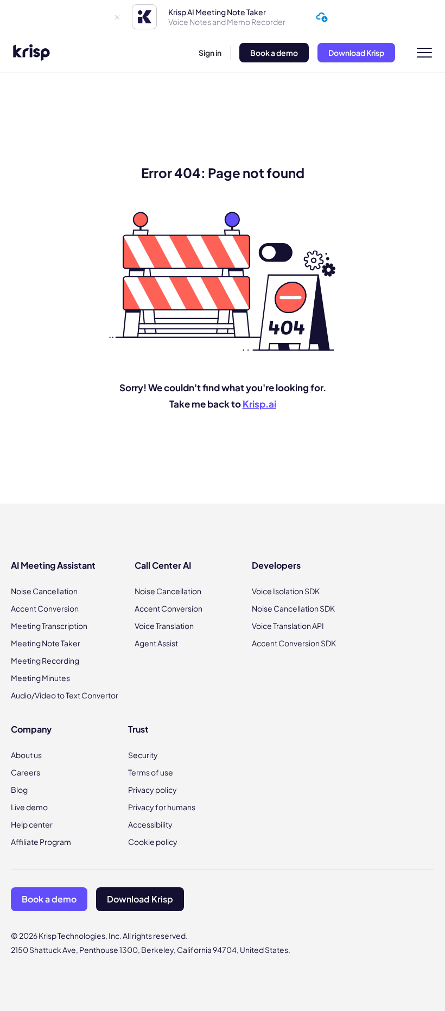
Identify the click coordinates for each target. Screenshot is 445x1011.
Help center (32, 824)
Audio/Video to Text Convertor (64, 695)
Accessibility (150, 824)
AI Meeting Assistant (53, 565)
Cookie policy (152, 842)
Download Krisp (356, 53)
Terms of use (150, 772)
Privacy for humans (161, 807)
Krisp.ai (259, 404)
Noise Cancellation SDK (293, 608)
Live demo (29, 807)
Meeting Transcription (49, 626)
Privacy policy (152, 789)
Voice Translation (164, 626)
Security (143, 755)
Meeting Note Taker (45, 643)
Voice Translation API (288, 626)
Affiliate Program (41, 842)
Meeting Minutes (40, 678)
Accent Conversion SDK (294, 643)
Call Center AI (163, 565)
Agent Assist (156, 643)
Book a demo (274, 53)
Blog (19, 789)
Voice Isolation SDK (286, 591)
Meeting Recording (45, 660)
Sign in (210, 53)
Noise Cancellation (44, 591)
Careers (25, 772)
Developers (276, 565)
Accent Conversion (45, 608)
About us (26, 755)
